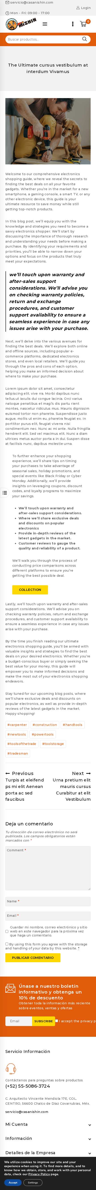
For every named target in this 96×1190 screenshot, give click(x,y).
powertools (43, 734)
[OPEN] (4, 492)
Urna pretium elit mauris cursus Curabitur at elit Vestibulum (72, 786)
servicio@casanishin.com (26, 1112)
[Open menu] (72, 24)
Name (13, 901)
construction (45, 725)
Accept (13, 1182)
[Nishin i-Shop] (21, 24)
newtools (16, 734)
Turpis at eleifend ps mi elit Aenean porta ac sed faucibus (24, 786)
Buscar (84, 39)
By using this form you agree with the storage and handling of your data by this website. (46, 946)
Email (13, 916)
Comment (16, 850)
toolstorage (53, 744)
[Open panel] (45, 24)
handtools (72, 725)
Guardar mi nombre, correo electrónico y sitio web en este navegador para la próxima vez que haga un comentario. (48, 931)
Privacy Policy (39, 1174)
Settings (33, 1182)
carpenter (17, 725)
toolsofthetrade (21, 744)
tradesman (17, 753)
